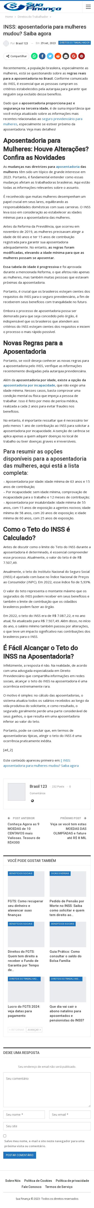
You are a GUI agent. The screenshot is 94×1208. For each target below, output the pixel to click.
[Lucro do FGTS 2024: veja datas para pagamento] (26, 989)
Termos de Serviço (59, 1187)
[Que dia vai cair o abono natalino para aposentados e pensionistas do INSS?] (68, 989)
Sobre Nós (13, 1180)
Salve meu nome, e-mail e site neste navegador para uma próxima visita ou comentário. (44, 1143)
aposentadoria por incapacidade (29, 385)
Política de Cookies (38, 1180)
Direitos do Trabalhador (74, 42)
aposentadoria (68, 166)
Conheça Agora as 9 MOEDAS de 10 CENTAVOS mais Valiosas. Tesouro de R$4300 (24, 833)
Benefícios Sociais (20, 873)
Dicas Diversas (60, 873)
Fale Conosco (32, 1187)
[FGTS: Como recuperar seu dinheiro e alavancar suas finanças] (26, 884)
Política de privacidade (72, 1180)
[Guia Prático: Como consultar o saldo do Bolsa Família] (68, 934)
